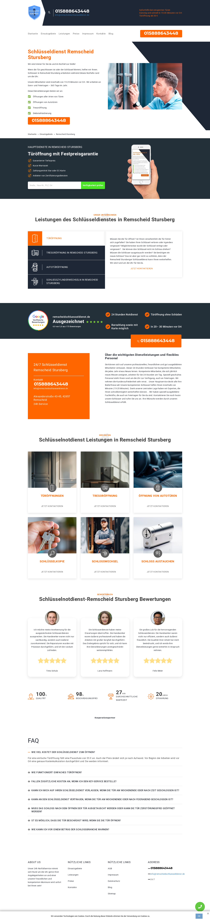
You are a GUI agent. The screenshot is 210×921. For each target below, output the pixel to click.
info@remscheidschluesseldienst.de (72, 15)
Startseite (33, 34)
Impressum (88, 34)
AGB (110, 868)
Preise (76, 34)
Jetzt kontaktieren (142, 268)
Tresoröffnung (105, 495)
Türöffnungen (52, 495)
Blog (111, 34)
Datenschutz (114, 881)
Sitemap (112, 893)
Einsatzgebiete (48, 34)
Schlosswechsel (105, 561)
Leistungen (64, 34)
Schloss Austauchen (157, 561)
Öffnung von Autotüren (158, 495)
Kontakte (101, 34)
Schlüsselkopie (52, 561)
